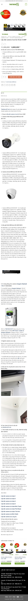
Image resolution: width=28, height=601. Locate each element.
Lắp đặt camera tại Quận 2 (8, 498)
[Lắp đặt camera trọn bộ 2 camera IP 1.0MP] (21, 549)
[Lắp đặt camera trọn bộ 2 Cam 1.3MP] (7, 549)
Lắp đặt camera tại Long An (9, 516)
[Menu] (2, 4)
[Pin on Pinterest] (12, 85)
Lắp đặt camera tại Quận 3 (8, 501)
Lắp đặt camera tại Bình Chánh (9, 514)
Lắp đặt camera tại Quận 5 (8, 504)
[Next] (27, 555)
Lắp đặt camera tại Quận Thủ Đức (10, 511)
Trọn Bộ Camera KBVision (16, 37)
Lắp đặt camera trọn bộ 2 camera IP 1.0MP (20, 558)
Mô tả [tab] (2, 93)
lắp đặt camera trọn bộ (13, 114)
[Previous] (1, 555)
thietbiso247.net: (7, 427)
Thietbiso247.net (5, 109)
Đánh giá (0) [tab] (4, 95)
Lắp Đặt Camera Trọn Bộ (14, 36)
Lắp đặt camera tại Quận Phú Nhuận (11, 509)
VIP (18, 358)
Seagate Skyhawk (16, 288)
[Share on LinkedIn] (14, 85)
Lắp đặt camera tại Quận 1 (8, 496)
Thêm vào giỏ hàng (15, 77)
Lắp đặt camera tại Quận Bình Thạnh (11, 506)
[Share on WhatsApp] (2, 85)
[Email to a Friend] (9, 85)
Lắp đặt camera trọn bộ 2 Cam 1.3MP (6, 558)
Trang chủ (4, 36)
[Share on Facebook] (5, 85)
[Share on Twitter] (7, 85)
